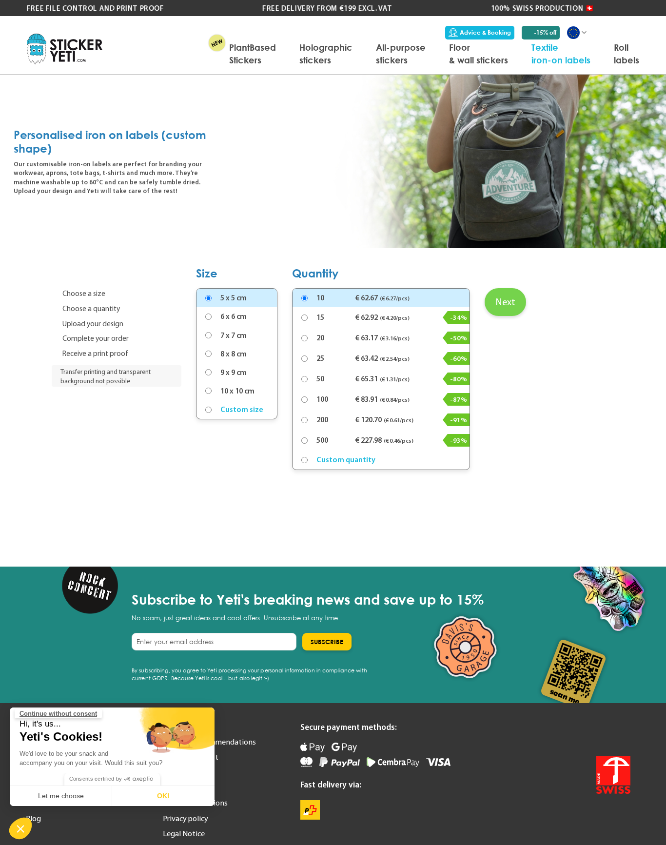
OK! (163, 796)
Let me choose (61, 796)
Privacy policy (185, 818)
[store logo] (64, 49)
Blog (33, 818)
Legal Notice (184, 833)
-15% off (545, 32)
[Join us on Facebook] (599, 733)
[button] (20, 828)
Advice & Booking (485, 32)
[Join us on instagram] (622, 733)
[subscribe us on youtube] (577, 733)
